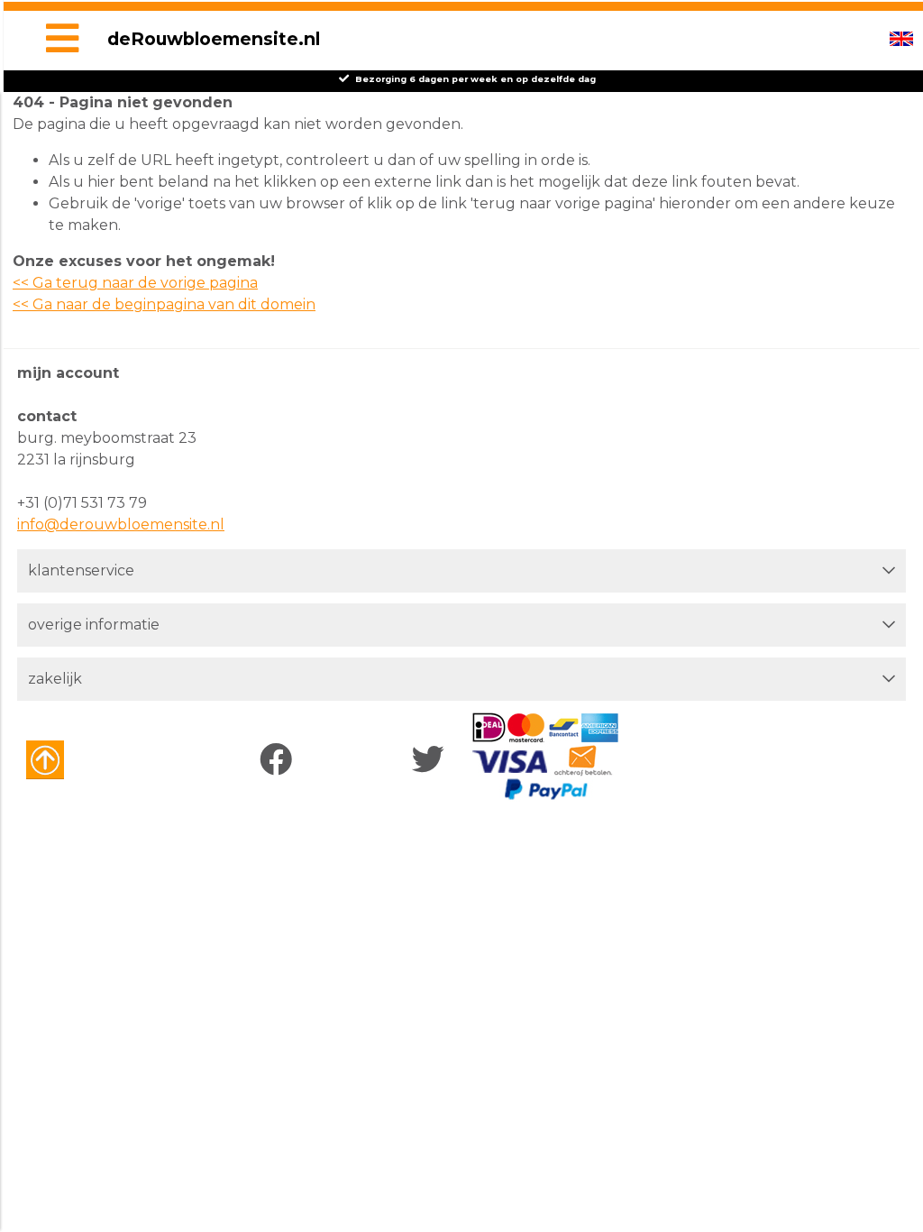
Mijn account (68, 373)
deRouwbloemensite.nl (213, 39)
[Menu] (62, 41)
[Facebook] (280, 760)
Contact (47, 416)
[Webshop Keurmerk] (78, 759)
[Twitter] (432, 760)
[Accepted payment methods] (545, 757)
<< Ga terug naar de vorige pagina (135, 282)
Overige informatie (94, 624)
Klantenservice (81, 570)
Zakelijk (55, 678)
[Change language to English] (901, 39)
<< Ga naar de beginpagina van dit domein (164, 304)
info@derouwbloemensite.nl (120, 524)
